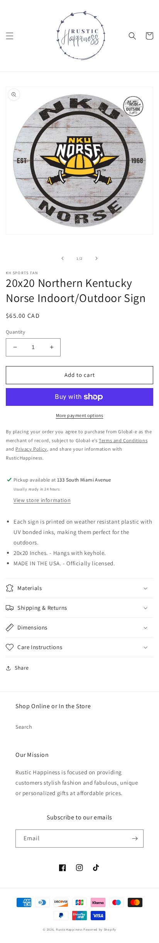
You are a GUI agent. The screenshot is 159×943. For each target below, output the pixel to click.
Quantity (15, 332)
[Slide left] (62, 258)
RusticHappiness (69, 929)
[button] (9, 35)
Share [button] (22, 667)
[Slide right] (96, 258)
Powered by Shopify (99, 929)
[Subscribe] (134, 838)
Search (23, 726)
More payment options (79, 415)
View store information (42, 500)
